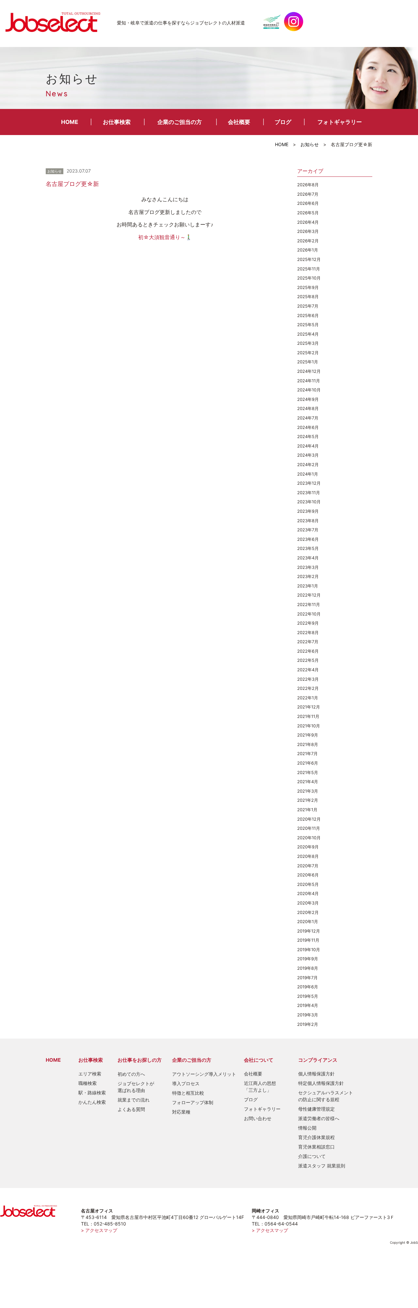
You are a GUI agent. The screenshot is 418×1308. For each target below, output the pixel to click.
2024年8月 (308, 408)
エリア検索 (89, 1073)
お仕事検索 (117, 122)
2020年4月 (308, 893)
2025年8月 (308, 296)
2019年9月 (307, 958)
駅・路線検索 (92, 1092)
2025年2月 (308, 352)
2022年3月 (308, 679)
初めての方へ (131, 1074)
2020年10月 (309, 837)
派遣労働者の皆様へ (318, 1118)
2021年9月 (307, 735)
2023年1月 (307, 585)
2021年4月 (307, 781)
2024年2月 (308, 464)
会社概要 (239, 122)
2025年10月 (309, 278)
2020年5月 (308, 884)
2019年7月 (307, 977)
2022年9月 (308, 623)
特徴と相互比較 (188, 1093)
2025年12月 (309, 259)
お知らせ (309, 144)
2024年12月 (309, 371)
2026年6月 (308, 203)
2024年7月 (307, 417)
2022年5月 (308, 660)
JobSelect (55, 21)
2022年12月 (309, 595)
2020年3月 (308, 902)
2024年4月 (308, 446)
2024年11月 (308, 380)
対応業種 (181, 1112)
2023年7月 (307, 529)
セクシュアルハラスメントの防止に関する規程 (325, 1096)
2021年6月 (307, 763)
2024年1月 (307, 474)
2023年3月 (308, 567)
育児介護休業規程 (316, 1137)
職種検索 (87, 1083)
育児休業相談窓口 (316, 1146)
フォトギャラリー (339, 122)
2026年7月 (307, 194)
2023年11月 (308, 492)
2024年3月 (308, 455)
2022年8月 (308, 632)
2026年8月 (308, 184)
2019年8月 (307, 968)
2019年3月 (307, 1014)
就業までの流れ (134, 1100)
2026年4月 (308, 222)
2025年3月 (308, 343)
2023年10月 (309, 501)
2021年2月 (307, 800)
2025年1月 (307, 361)
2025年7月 (307, 306)
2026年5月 (308, 212)
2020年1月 (307, 921)
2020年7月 (307, 865)
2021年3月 (307, 791)
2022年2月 (308, 688)
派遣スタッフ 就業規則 (321, 1165)
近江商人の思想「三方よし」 (260, 1086)
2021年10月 (308, 725)
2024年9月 (308, 399)
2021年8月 (307, 744)
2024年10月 (309, 389)
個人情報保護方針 (316, 1073)
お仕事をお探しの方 (140, 1060)
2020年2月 (308, 912)
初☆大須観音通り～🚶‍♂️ (165, 237)
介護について (312, 1156)
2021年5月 (307, 772)
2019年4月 (307, 1005)
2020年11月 (308, 828)
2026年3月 (308, 231)
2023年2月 (308, 576)
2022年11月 (308, 604)
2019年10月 (308, 949)
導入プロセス (186, 1083)
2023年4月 (308, 557)
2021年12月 (308, 706)
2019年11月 (308, 940)
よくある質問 (131, 1109)
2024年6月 (308, 427)
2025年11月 (308, 268)
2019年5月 (307, 996)
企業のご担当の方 (179, 122)
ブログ (283, 122)
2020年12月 (309, 819)
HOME (69, 122)
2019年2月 (307, 1024)
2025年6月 (308, 315)
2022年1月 (307, 697)
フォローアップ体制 (192, 1102)
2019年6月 (307, 986)
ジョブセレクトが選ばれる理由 (136, 1087)
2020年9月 (308, 846)
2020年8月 (308, 856)
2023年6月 (308, 539)
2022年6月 (308, 651)
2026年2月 (308, 240)
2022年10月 (309, 613)
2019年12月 (308, 931)
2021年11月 (308, 716)
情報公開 (307, 1128)
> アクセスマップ (99, 1230)
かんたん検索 (92, 1102)
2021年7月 (307, 753)
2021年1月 (307, 809)
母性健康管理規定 (316, 1109)
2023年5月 (308, 548)
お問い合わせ (257, 1118)
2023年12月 (309, 483)
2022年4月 (308, 669)
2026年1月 (307, 249)
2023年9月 (308, 511)
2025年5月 (308, 324)
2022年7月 (307, 641)
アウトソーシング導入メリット (204, 1074)
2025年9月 (308, 287)
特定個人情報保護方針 (321, 1083)
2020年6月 (308, 874)
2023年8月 (308, 520)
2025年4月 (308, 334)
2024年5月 (308, 436)
